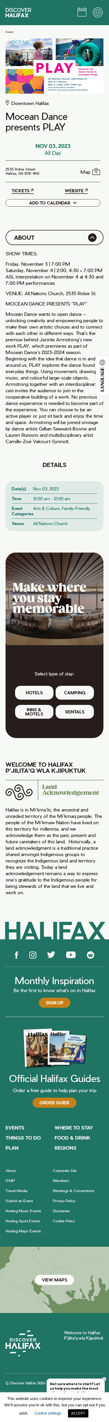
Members (61, 1180)
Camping (74, 692)
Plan (12, 1147)
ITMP (10, 1180)
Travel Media (16, 1190)
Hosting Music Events (23, 1211)
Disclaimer (61, 1211)
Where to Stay (73, 1127)
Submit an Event (19, 1200)
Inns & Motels (34, 711)
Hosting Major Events (23, 1231)
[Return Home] (18, 12)
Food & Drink (72, 1137)
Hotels (34, 692)
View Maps (54, 1279)
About (11, 1170)
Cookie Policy (64, 1221)
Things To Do (23, 1137)
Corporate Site (65, 1170)
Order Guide (54, 1102)
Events (9, 31)
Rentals (74, 711)
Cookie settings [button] (48, 1413)
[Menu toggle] (98, 12)
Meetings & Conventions (73, 1190)
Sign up (54, 1002)
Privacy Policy (64, 1200)
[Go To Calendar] (82, 12)
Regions (65, 1147)
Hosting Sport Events (23, 1221)
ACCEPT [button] (78, 1413)
